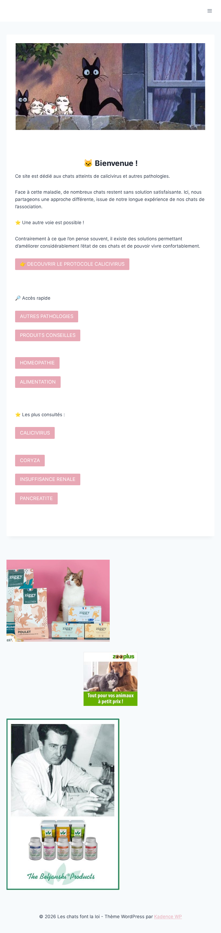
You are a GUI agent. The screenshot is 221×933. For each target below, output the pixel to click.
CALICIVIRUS (35, 433)
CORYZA (30, 460)
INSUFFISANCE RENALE (47, 479)
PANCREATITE (36, 498)
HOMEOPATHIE (37, 362)
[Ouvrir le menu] (210, 10)
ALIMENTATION (38, 382)
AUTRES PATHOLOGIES (46, 316)
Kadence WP (168, 916)
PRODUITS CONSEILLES (47, 335)
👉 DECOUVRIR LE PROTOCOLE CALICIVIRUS (72, 264)
